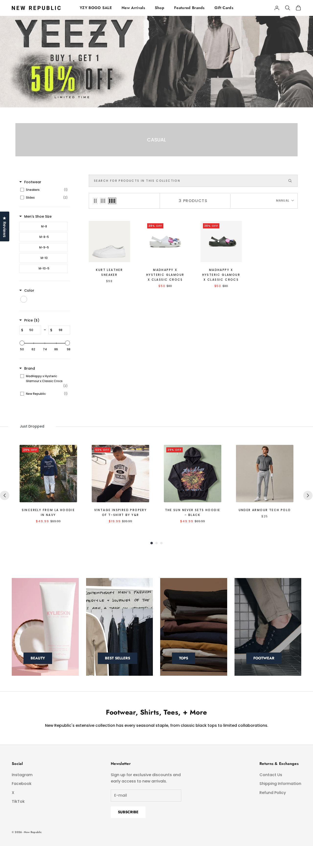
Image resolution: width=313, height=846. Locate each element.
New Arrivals (133, 8)
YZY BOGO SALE (96, 8)
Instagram (22, 775)
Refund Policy (272, 792)
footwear (263, 658)
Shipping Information (280, 783)
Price (31, 320)
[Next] (308, 495)
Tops (183, 658)
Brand (29, 368)
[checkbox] (44, 189)
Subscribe (128, 812)
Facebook (22, 783)
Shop (159, 8)
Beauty (38, 658)
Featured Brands (189, 8)
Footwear (32, 182)
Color (29, 290)
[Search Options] (292, 181)
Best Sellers (117, 658)
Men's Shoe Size (38, 216)
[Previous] (4, 495)
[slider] (22, 343)
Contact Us (270, 775)
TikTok (18, 801)
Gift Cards (223, 8)
